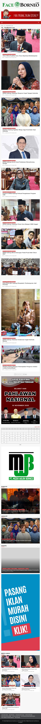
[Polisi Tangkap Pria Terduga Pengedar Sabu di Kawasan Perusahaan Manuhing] (20, 501)
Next (26, 374)
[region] (20, 466)
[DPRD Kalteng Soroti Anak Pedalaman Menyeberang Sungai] (30, 680)
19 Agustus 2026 (13, 286)
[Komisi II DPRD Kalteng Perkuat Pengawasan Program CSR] (10, 699)
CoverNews (35, 720)
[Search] (38, 22)
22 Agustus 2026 (13, 57)
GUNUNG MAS (4, 509)
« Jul (20, 444)
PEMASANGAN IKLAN (19, 714)
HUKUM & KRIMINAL (14, 509)
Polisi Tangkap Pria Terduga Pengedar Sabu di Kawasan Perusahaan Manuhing (20, 510)
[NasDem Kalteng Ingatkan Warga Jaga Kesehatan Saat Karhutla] (20, 530)
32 (23, 374)
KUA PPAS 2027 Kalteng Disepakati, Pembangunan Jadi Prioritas (20, 283)
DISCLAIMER (17, 717)
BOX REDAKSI (11, 714)
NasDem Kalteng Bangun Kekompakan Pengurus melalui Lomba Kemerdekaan (20, 367)
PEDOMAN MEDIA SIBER (6, 716)
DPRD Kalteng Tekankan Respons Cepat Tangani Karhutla (20, 93)
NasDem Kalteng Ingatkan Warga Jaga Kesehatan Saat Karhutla (19, 130)
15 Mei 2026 (11, 512)
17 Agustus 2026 (13, 369)
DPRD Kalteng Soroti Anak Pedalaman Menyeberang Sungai (18, 162)
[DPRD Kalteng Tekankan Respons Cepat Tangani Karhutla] (30, 661)
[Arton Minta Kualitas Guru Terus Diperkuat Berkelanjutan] (10, 661)
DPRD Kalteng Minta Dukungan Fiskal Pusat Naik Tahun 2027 (20, 253)
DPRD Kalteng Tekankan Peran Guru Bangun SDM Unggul (20, 224)
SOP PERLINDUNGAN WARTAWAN (28, 716)
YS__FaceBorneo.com (7, 57)
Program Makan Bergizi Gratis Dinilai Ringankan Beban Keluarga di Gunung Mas (20, 570)
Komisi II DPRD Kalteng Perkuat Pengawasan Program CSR (19, 194)
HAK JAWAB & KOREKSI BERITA (7, 717)
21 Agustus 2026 (13, 255)
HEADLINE (13, 54)
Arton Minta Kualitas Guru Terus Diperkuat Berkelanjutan (20, 56)
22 (31, 437)
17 (4, 437)
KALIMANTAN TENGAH (21, 509)
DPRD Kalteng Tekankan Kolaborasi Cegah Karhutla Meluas (18, 340)
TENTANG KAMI (4, 714)
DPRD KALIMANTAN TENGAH (7, 54)
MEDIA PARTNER (28, 714)
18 (9, 437)
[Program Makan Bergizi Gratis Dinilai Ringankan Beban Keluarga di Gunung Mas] (20, 560)
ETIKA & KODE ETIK (16, 716)
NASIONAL (27, 568)
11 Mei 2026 (11, 571)
